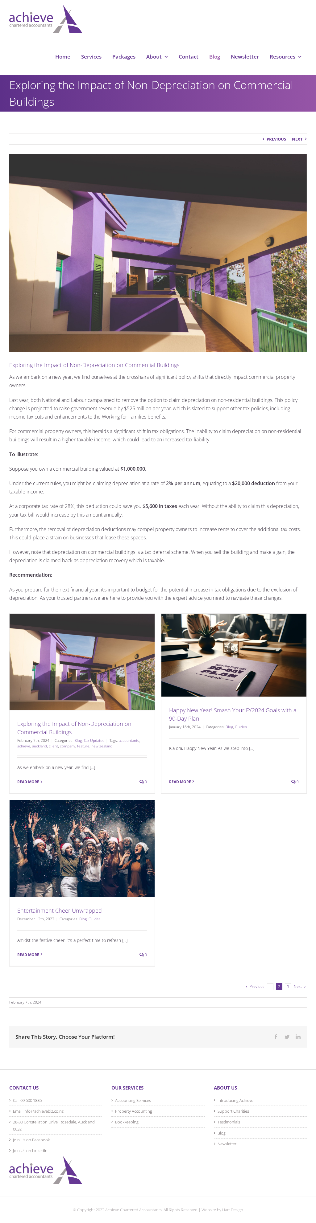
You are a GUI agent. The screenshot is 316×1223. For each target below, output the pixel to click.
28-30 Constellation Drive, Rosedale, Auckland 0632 (54, 1125)
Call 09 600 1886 (27, 1100)
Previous (276, 139)
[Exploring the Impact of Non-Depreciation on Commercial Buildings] (82, 662)
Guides (241, 727)
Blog (78, 740)
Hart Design (232, 1210)
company (67, 746)
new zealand (101, 746)
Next (297, 139)
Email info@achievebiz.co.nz (38, 1111)
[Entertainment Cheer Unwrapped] (82, 848)
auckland (39, 746)
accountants (129, 740)
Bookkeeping (127, 1122)
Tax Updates (94, 740)
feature (83, 746)
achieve (23, 746)
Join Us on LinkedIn (30, 1150)
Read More (28, 781)
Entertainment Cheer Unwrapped (59, 910)
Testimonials (229, 1122)
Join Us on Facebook (31, 1140)
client (53, 746)
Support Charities (233, 1111)
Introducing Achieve (235, 1100)
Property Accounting (133, 1111)
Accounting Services (133, 1100)
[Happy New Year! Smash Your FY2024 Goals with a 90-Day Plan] (233, 655)
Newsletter (227, 1144)
